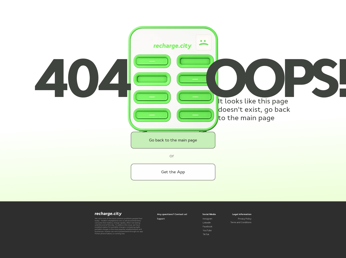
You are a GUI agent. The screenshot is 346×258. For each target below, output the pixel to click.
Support (161, 218)
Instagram (207, 218)
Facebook (207, 226)
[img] (108, 214)
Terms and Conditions (240, 222)
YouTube (207, 230)
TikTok (206, 234)
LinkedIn (207, 222)
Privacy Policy (244, 218)
